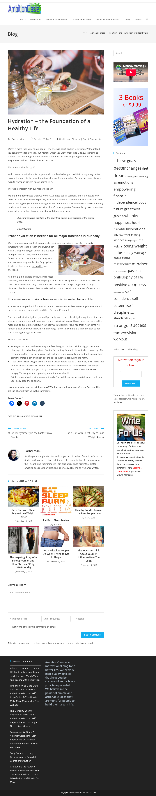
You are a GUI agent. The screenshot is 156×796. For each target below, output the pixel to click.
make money (123, 252)
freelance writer (90, 467)
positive (120, 284)
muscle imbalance (120, 271)
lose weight (31, 361)
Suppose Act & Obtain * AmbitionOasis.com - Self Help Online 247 (23, 736)
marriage (140, 253)
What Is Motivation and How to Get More (24, 778)
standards (121, 318)
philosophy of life (128, 277)
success (138, 325)
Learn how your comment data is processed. (70, 643)
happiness (122, 222)
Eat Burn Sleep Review (56, 520)
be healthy (37, 266)
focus (141, 202)
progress (137, 284)
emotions (125, 182)
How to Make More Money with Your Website (24, 701)
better (119, 168)
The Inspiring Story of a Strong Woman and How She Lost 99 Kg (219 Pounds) (23, 562)
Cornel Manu (19, 139)
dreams (120, 175)
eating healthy (134, 176)
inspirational (136, 229)
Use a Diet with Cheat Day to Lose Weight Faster (23, 513)
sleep (132, 313)
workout (120, 339)
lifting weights (131, 240)
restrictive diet (119, 292)
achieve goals (124, 160)
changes (134, 168)
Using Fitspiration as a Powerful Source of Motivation (23, 757)
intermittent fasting (126, 235)
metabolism (36, 416)
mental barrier (121, 257)
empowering (124, 189)
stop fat (132, 319)
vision (132, 332)
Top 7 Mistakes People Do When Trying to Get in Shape (56, 554)
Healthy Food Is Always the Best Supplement (88, 511)
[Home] (84, 32)
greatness (132, 208)
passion (134, 270)
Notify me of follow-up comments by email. (34, 626)
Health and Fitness (69, 139)
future (118, 209)
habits (132, 215)
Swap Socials (16, 753)
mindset (140, 264)
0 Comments (94, 139)
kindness (119, 240)
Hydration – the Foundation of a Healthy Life (128, 32)
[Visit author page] (14, 454)
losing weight (23, 416)
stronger (121, 325)
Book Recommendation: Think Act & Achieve (24, 743)
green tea (120, 216)
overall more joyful (31, 324)
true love (120, 333)
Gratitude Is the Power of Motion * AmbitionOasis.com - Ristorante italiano (24, 770)
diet (14, 416)
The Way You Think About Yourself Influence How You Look (89, 555)
